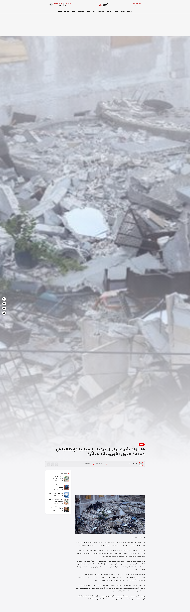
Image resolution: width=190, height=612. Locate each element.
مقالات (60, 11)
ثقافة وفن (67, 11)
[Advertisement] (145, 23)
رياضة (94, 11)
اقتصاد (116, 11)
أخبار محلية (101, 11)
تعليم (73, 11)
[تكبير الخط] (56, 464)
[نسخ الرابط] (48, 464)
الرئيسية (129, 11)
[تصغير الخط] (52, 464)
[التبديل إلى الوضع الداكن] (51, 4)
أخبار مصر (109, 11)
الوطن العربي (81, 11)
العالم (88, 11)
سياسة (123, 11)
